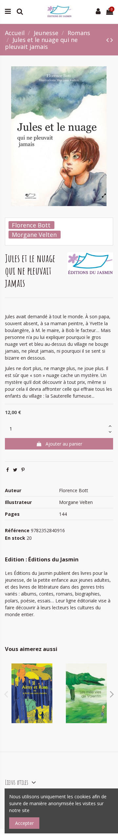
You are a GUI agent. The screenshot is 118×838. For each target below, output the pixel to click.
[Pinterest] (23, 470)
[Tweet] (15, 470)
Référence (17, 530)
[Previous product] (108, 39)
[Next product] (111, 39)
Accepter (24, 823)
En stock (15, 538)
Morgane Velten (34, 235)
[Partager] (7, 470)
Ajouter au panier (64, 444)
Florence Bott (31, 225)
